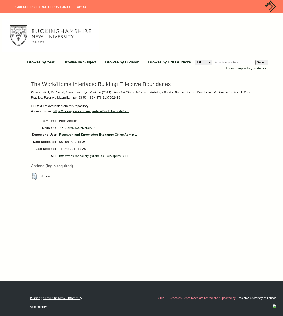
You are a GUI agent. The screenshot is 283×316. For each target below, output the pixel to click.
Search (261, 62)
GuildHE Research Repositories (43, 7)
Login (230, 68)
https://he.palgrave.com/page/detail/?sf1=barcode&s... (91, 111)
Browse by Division (122, 62)
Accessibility (38, 306)
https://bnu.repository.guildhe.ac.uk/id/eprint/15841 (94, 156)
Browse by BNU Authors (169, 62)
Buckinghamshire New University (56, 298)
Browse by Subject (79, 62)
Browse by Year (41, 62)
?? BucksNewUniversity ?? (77, 127)
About (82, 7)
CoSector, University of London (256, 298)
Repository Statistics (252, 68)
